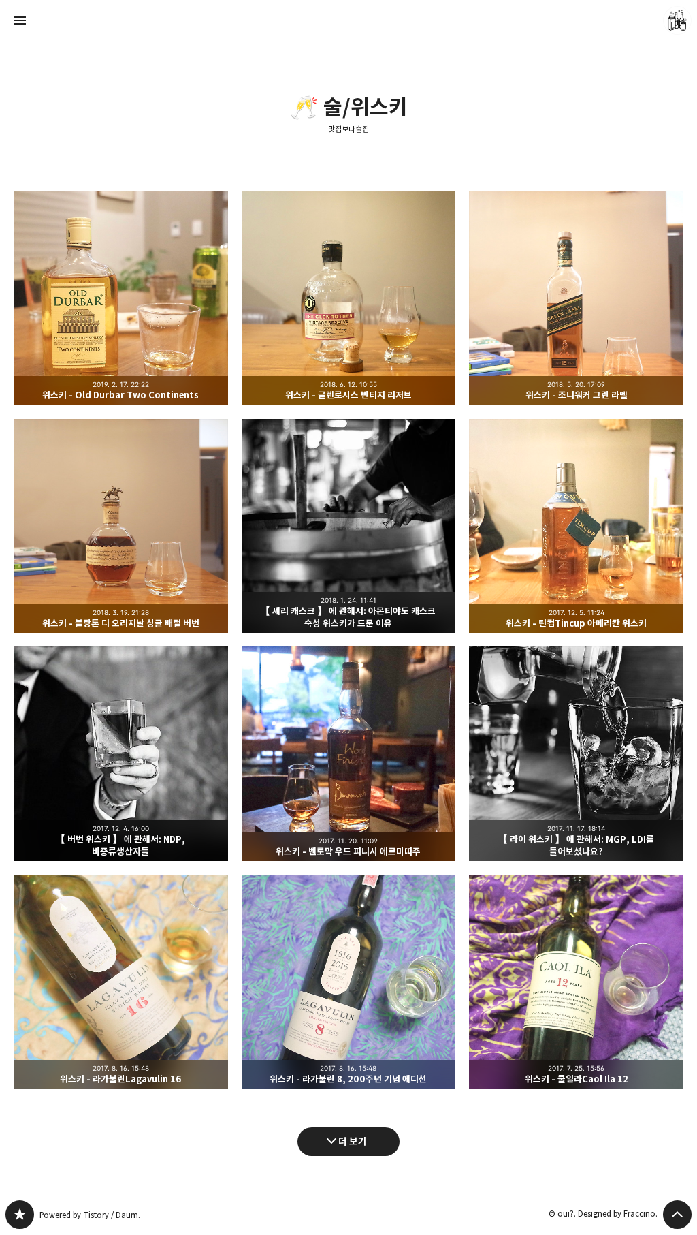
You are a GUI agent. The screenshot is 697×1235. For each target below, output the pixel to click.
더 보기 (352, 1141)
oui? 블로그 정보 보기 (677, 20)
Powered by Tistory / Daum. (89, 1215)
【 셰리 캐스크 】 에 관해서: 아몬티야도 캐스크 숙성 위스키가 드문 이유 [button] (349, 526)
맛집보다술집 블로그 (19, 1214)
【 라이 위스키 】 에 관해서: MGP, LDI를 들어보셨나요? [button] (576, 753)
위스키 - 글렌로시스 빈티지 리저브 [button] (349, 298)
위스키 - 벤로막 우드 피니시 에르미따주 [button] (349, 753)
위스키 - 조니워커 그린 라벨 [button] (576, 298)
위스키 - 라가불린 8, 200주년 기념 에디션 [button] (349, 982)
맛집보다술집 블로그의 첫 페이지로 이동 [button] (348, 20)
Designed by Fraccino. (618, 1213)
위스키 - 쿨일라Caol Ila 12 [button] (576, 982)
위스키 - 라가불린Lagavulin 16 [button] (121, 982)
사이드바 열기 (19, 20)
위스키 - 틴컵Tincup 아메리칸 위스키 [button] (576, 526)
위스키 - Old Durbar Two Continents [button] (121, 298)
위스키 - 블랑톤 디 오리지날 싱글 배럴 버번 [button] (121, 526)
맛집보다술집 (348, 129)
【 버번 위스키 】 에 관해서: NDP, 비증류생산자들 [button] (121, 753)
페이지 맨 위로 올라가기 (677, 1214)
